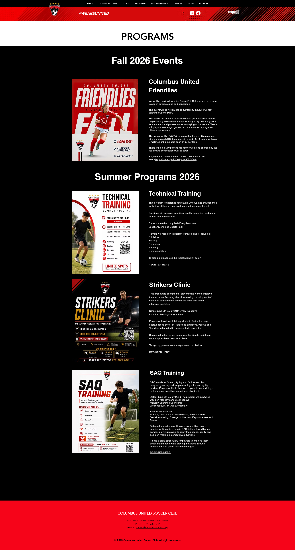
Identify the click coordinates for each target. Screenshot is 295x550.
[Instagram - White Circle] (192, 13)
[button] (90, 3)
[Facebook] (198, 13)
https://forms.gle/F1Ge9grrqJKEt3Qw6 (176, 159)
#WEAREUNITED (94, 13)
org (166, 527)
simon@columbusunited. (150, 527)
